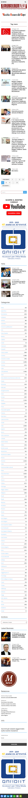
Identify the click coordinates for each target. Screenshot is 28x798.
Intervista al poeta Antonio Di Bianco (17, 112)
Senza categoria (4, 547)
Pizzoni (2, 480)
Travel (2, 582)
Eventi (2, 400)
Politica (3, 483)
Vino (2, 601)
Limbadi (3, 438)
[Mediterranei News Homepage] (9, 679)
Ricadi (2, 496)
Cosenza (3, 355)
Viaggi (2, 595)
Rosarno (3, 508)
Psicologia (3, 486)
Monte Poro (4, 451)
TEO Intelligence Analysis (7, 579)
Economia (3, 384)
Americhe (3, 323)
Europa (3, 397)
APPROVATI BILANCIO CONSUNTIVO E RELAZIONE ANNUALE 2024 (19, 72)
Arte (2, 330)
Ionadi (2, 422)
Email (2, 738)
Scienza (3, 540)
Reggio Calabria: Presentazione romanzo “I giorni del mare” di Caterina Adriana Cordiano (18, 161)
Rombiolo (3, 505)
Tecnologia (3, 576)
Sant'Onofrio (4, 537)
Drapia (2, 381)
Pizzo (2, 477)
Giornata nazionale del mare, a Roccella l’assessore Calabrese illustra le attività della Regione (19, 101)
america (3, 320)
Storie (2, 569)
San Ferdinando (4, 528)
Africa (2, 307)
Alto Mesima (4, 314)
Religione (3, 493)
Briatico (3, 336)
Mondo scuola (4, 448)
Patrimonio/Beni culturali (7, 467)
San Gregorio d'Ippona (6, 531)
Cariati (2, 342)
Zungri (2, 611)
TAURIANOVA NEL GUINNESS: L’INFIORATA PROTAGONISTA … (19, 271)
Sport (2, 563)
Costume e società (5, 358)
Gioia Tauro (3, 416)
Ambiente (3, 317)
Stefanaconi (4, 566)
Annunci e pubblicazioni (6, 327)
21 (17, 182)
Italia (2, 425)
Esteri (2, 394)
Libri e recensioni (5, 435)
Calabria (3, 339)
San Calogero (4, 518)
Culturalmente (4, 371)
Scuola (2, 544)
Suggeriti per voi (5, 572)
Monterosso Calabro (6, 454)
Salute (2, 515)
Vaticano (3, 591)
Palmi (2, 464)
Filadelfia (3, 403)
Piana (2, 470)
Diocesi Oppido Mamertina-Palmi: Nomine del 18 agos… (18, 647)
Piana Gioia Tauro (5, 473)
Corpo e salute (4, 352)
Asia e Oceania (4, 333)
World (2, 604)
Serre (2, 550)
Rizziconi (3, 502)
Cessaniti (3, 349)
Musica (2, 457)
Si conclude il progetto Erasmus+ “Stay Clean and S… (18, 283)
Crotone (3, 365)
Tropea (2, 585)
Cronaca (3, 362)
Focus (2, 406)
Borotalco (15, 171)
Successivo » (5, 185)
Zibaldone (3, 607)
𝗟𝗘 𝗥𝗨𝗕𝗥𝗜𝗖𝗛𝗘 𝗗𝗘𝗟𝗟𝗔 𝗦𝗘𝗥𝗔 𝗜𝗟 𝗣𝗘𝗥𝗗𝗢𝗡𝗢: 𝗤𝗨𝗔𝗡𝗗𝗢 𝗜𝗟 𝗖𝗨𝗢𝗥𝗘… (19, 635)
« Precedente (5, 179)
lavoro (2, 432)
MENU (4, 2)
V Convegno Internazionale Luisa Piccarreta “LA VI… (18, 294)
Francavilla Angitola (5, 410)
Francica (3, 413)
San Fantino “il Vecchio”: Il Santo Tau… (19, 660)
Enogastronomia (5, 390)
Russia (2, 512)
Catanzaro (3, 346)
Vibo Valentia (4, 598)
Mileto (2, 445)
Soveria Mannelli (5, 556)
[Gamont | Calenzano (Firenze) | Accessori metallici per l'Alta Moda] (14, 240)
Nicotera (3, 461)
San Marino (3, 534)
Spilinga (3, 560)
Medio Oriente (4, 441)
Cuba (2, 368)
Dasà (2, 374)
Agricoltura (3, 311)
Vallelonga (3, 588)
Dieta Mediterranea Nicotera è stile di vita (10, 378)
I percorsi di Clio (4, 419)
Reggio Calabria (4, 489)
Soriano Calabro (5, 553)
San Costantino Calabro (6, 524)
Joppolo (3, 429)
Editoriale (3, 387)
